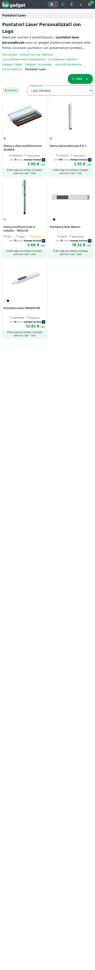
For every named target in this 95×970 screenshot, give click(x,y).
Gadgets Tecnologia (38, 64)
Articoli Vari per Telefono (36, 54)
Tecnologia (9, 54)
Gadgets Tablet (12, 64)
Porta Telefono (12, 69)
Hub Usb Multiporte (68, 64)
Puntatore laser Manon (65, 226)
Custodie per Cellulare (62, 59)
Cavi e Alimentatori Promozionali (23, 59)
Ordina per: (36, 85)
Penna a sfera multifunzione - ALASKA (23, 147)
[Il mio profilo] (80, 4)
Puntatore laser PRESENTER (22, 308)
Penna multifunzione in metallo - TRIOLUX (19, 228)
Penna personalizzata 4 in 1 (68, 145)
